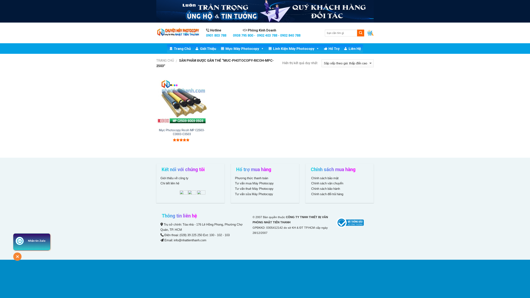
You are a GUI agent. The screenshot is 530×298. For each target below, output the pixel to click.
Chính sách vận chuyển (326, 183)
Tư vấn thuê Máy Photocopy (254, 188)
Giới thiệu (208, 49)
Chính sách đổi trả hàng (326, 194)
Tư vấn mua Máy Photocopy (255, 183)
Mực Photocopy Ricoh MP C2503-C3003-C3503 (182, 132)
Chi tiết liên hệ (170, 183)
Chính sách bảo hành (325, 188)
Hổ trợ (334, 49)
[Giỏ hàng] (370, 33)
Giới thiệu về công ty (174, 178)
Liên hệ (355, 49)
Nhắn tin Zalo (36, 240)
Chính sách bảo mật (324, 178)
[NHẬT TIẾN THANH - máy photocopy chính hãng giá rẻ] (178, 33)
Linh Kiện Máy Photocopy (293, 49)
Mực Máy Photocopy (242, 49)
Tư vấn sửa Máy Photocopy (254, 194)
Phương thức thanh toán (251, 178)
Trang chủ (182, 49)
